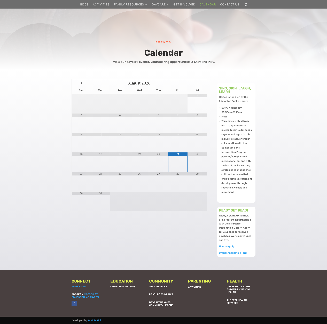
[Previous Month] (81, 83)
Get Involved (184, 4)
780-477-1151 (79, 286)
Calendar (208, 4)
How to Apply (226, 246)
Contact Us (229, 4)
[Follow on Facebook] (74, 303)
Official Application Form (233, 252)
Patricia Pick (94, 320)
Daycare (159, 4)
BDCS (84, 4)
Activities (101, 4)
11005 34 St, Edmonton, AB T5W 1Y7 (85, 296)
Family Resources (129, 4)
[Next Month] (197, 83)
